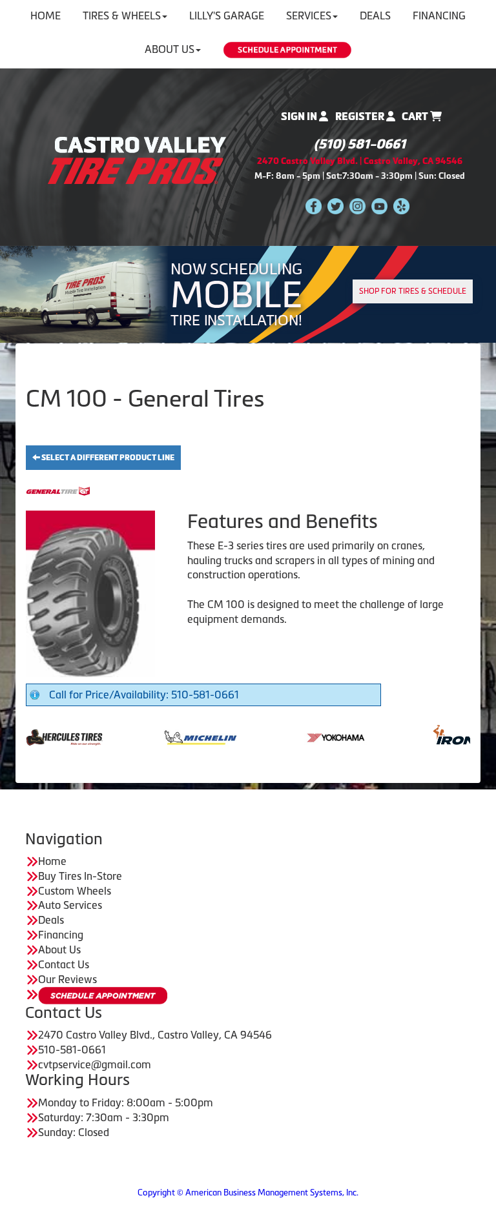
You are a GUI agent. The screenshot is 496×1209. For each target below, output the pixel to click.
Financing (60, 934)
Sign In (300, 116)
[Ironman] (429, 736)
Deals (51, 920)
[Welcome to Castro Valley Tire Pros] (137, 159)
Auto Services (70, 905)
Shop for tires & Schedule (412, 291)
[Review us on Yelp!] (401, 205)
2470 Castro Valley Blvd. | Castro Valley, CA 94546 (359, 161)
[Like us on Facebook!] (313, 205)
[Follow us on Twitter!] (335, 205)
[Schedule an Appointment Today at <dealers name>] (102, 995)
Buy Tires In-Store (80, 876)
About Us (169, 49)
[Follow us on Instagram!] (357, 205)
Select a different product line (107, 457)
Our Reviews (67, 979)
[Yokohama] (293, 736)
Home (52, 861)
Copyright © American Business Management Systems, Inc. (248, 1192)
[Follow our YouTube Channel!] (379, 205)
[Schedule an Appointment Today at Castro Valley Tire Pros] (287, 50)
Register (360, 116)
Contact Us (63, 964)
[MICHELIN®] (157, 736)
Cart (416, 116)
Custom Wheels (74, 891)
